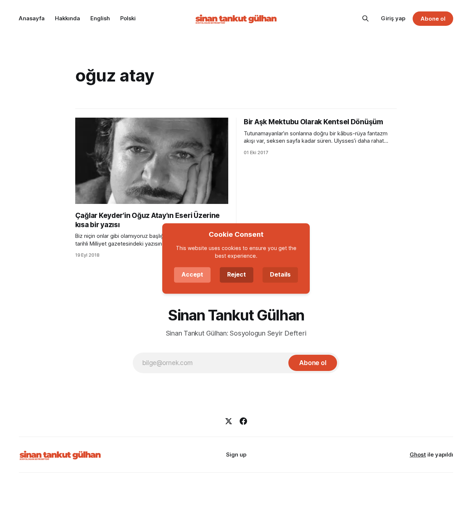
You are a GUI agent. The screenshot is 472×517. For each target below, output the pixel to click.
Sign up (236, 454)
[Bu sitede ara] (365, 18)
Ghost (418, 454)
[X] (228, 421)
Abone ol (432, 18)
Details (280, 274)
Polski (128, 18)
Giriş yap (393, 18)
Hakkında (67, 18)
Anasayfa (32, 18)
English (100, 18)
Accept (192, 274)
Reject (236, 274)
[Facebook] (243, 421)
